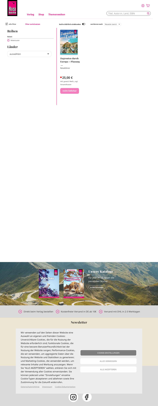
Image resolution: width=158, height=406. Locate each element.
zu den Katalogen (96, 287)
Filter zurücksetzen (32, 24)
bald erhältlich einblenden (70, 24)
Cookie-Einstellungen (108, 353)
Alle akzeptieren (108, 369)
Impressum (47, 386)
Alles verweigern (108, 361)
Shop (41, 14)
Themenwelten (56, 14)
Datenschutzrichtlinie (30, 386)
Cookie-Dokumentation (65, 386)
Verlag (30, 14)
